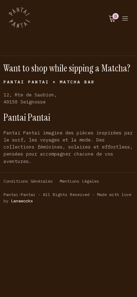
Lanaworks (22, 200)
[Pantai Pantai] (19, 17)
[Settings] (125, 17)
